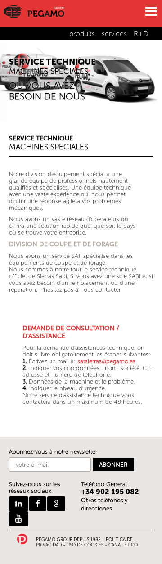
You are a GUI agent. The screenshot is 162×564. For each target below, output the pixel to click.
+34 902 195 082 (110, 491)
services (114, 33)
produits (82, 33)
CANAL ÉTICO (123, 545)
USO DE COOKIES (85, 545)
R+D (141, 33)
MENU (151, 11)
